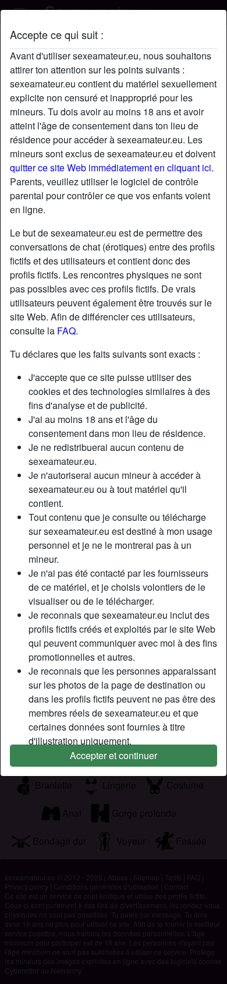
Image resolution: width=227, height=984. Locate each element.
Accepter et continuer (113, 755)
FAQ (66, 330)
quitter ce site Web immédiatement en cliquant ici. (112, 167)
